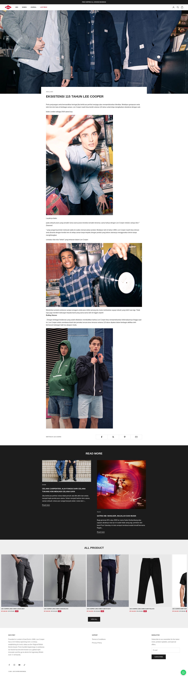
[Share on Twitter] (113, 437)
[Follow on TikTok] (24, 665)
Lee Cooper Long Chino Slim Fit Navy (99, 608)
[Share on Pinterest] (125, 437)
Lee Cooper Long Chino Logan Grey (13, 608)
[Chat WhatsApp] (183, 672)
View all (94, 619)
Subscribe (158, 657)
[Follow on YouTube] (19, 665)
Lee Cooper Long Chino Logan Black (56, 608)
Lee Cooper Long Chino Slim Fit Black (142, 608)
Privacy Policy (97, 643)
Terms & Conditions (99, 639)
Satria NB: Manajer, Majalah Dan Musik (116, 516)
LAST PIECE (43, 7)
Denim (44, 484)
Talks (99, 512)
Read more (46, 505)
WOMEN (24, 7)
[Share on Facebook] (101, 437)
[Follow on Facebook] (9, 665)
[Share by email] (136, 437)
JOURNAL (33, 7)
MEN (16, 7)
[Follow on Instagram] (14, 665)
